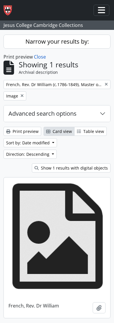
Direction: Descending (28, 154)
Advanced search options (42, 113)
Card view (61, 131)
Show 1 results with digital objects (74, 168)
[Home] (10, 10)
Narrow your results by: (57, 41)
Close (40, 57)
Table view (93, 131)
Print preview (25, 131)
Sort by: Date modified (28, 143)
